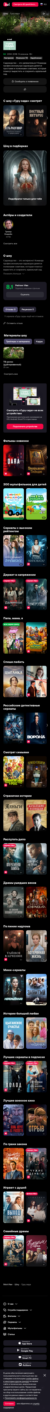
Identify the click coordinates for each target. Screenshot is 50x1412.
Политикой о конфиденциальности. (21, 1398)
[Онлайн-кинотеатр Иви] (7, 4)
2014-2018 (12, 54)
